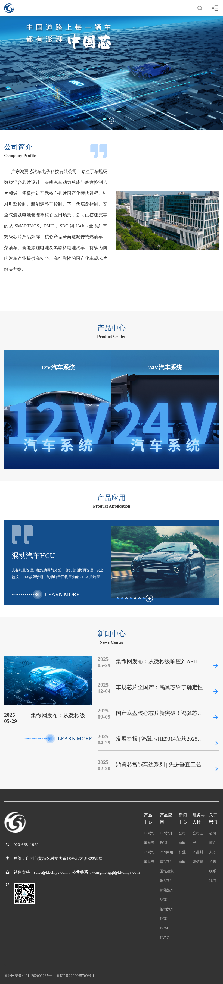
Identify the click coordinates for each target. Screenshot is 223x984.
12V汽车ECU (166, 838)
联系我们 (212, 876)
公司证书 (198, 838)
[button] (118, 598)
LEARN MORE (68, 433)
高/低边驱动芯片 (58, 399)
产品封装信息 (198, 857)
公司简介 (212, 838)
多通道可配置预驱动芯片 (165, 385)
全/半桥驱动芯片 (58, 412)
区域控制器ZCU (167, 876)
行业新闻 (182, 857)
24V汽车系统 (149, 857)
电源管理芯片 (165, 412)
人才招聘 (212, 857)
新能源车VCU (167, 895)
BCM (164, 928)
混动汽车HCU (167, 914)
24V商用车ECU (166, 857)
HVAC (164, 938)
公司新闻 (182, 838)
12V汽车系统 (149, 838)
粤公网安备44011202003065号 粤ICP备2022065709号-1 (49, 976)
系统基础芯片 (58, 385)
